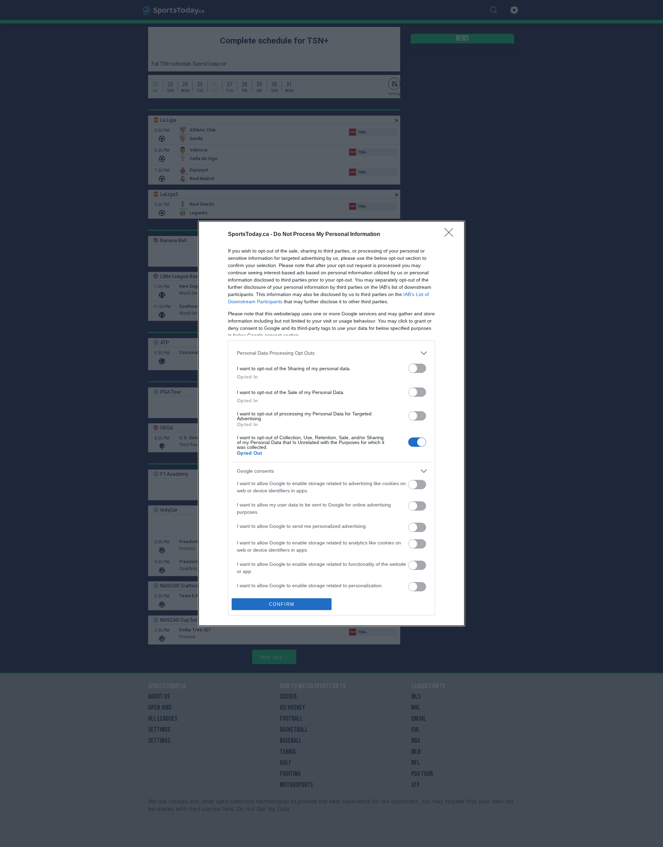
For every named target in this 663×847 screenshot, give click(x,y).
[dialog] (331, 423)
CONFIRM (282, 604)
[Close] (451, 234)
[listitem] (331, 353)
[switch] (417, 368)
